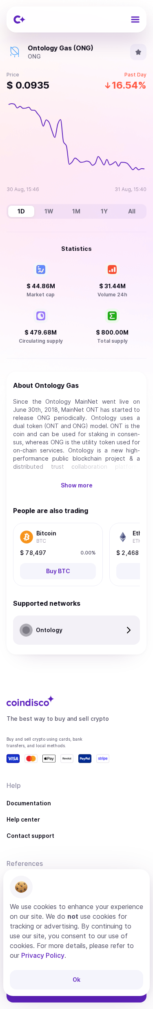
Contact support (30, 835)
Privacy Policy (42, 955)
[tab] (21, 211)
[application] (76, 146)
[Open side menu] (135, 19)
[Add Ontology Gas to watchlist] (138, 52)
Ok (76, 979)
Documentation (29, 803)
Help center (23, 819)
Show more (77, 485)
